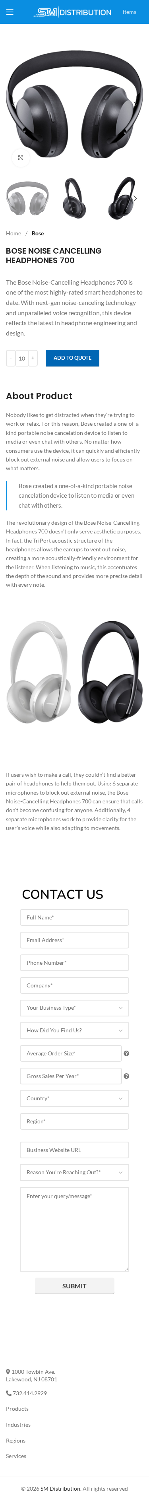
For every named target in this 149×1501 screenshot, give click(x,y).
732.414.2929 (29, 1393)
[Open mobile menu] (10, 12)
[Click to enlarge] (21, 158)
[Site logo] (72, 11)
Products (17, 1408)
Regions (15, 1440)
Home (14, 233)
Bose (38, 233)
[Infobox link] (141, 1)
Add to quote (72, 358)
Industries (18, 1424)
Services (16, 1456)
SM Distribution (60, 1488)
